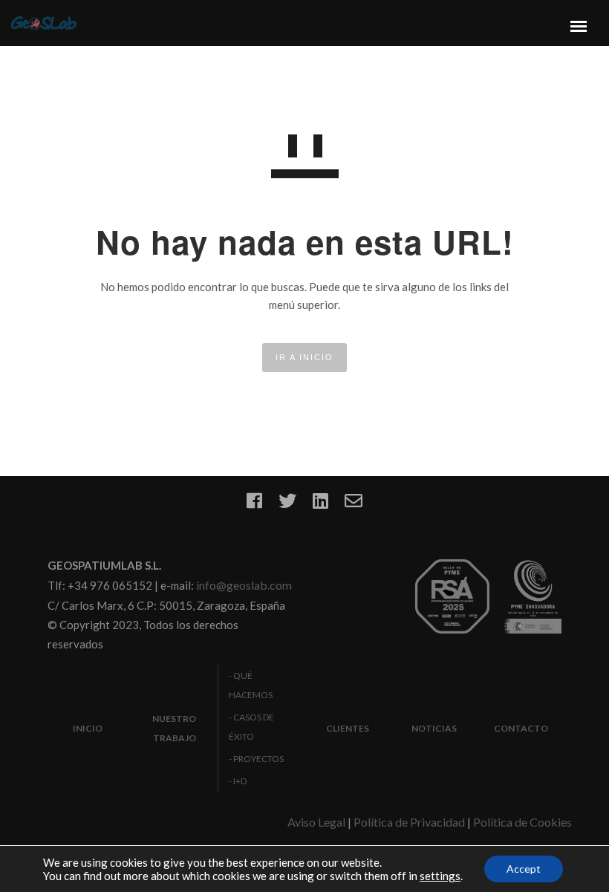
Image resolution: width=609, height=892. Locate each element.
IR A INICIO (304, 357)
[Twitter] (287, 505)
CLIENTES (347, 728)
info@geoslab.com (244, 585)
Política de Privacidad (409, 822)
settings (440, 875)
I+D (240, 781)
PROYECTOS (258, 758)
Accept (524, 868)
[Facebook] (254, 505)
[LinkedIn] (320, 505)
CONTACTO (521, 728)
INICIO (87, 728)
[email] (353, 505)
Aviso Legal (316, 822)
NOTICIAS (434, 728)
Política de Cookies (522, 822)
